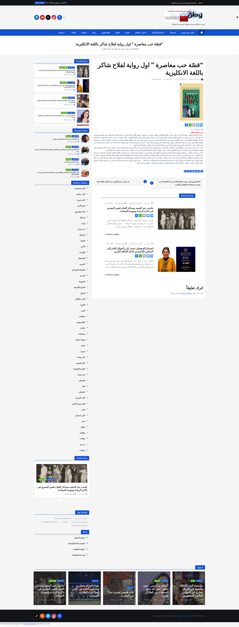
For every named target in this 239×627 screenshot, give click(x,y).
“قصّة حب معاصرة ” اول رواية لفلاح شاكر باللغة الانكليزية (118, 49)
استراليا (173, 32)
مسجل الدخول (186, 293)
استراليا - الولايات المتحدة (63, 518)
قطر (83, 386)
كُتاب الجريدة (80, 398)
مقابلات (84, 32)
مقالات (73, 32)
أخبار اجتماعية (80, 188)
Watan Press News (194, 79)
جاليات (127, 32)
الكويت (82, 305)
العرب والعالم (140, 32)
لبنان (83, 409)
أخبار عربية (139, 244)
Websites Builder (183, 616)
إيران (83, 223)
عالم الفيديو (80, 363)
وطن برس (147, 203)
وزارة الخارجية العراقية (79, 525)
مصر (83, 421)
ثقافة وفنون (105, 32)
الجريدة (82, 275)
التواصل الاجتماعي (78, 270)
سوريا (83, 351)
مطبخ (83, 427)
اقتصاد (117, 32)
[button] (36, 61)
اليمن (83, 310)
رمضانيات (81, 334)
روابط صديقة (80, 339)
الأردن (83, 246)
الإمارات (82, 252)
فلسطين (82, 380)
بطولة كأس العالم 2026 (49, 522)
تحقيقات (82, 316)
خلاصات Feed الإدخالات (76, 543)
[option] (61, 70)
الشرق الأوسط (157, 32)
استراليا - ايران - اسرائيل (79, 522)
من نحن (82, 444)
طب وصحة (81, 357)
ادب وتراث (177, 79)
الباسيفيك (81, 258)
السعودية (64, 98)
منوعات (61, 32)
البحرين (82, 264)
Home (137, 49)
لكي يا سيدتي (80, 415)
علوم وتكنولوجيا (79, 369)
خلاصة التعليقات (79, 549)
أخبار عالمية (80, 194)
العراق (65, 83)
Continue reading (112, 234)
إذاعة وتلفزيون (80, 211)
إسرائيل (82, 217)
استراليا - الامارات (81, 518)
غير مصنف (81, 374)
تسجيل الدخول (79, 537)
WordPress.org (78, 555)
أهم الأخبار (184, 79)
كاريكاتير (82, 392)
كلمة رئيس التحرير (187, 32)
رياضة (94, 32)
